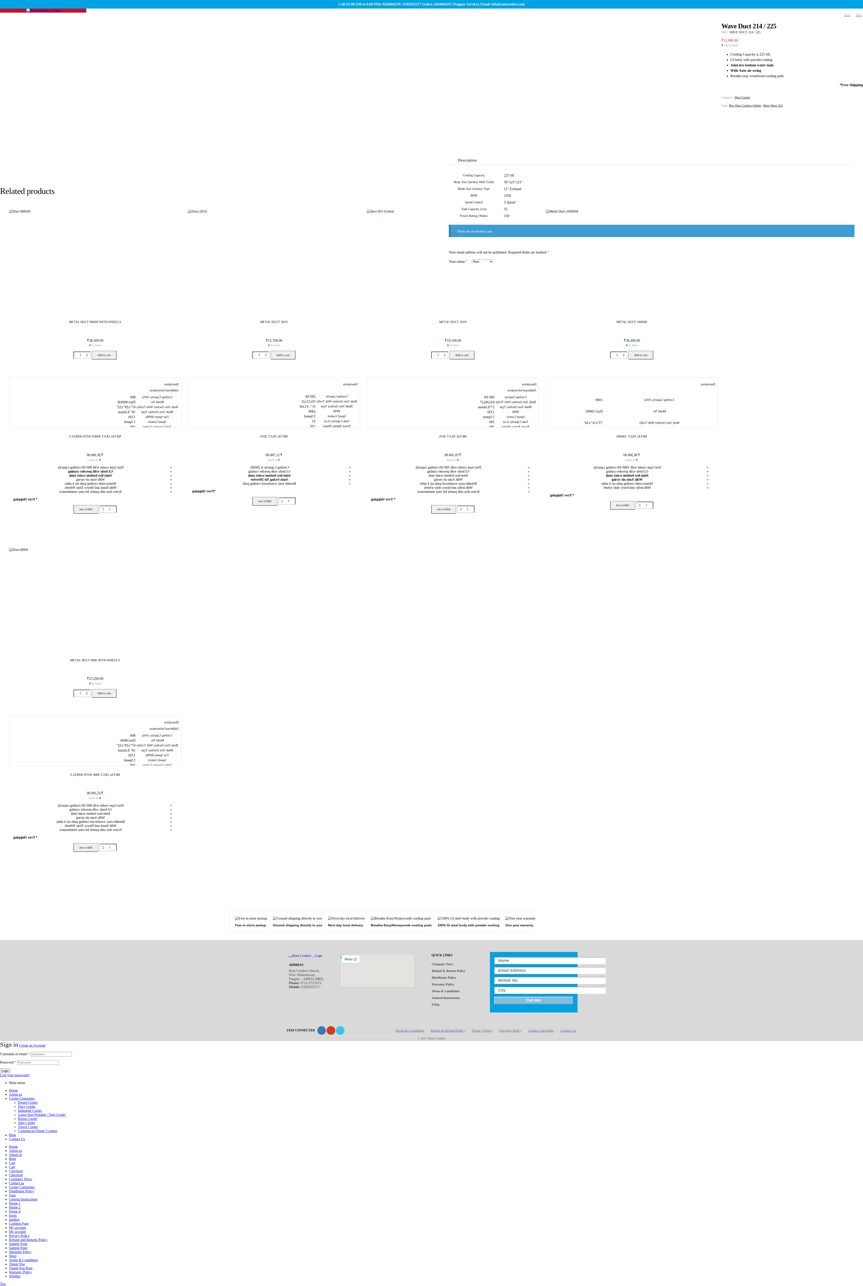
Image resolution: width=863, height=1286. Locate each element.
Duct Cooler (742, 97)
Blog (12, 1135)
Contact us (16, 1183)
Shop (12, 1256)
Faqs (12, 1195)
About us (15, 1094)
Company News (442, 964)
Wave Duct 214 (773, 105)
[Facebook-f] (321, 1030)
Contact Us (17, 1139)
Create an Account (32, 1045)
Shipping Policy (20, 1252)
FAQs (435, 1004)
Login (5, 1071)
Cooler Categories (22, 1098)
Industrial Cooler (30, 1111)
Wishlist (14, 1276)
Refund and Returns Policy (28, 1240)
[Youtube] (331, 1030)
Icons (13, 1215)
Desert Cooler (28, 1102)
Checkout (16, 1171)
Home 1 (14, 1203)
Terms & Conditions (445, 991)
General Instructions (446, 998)
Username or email (14, 1054)
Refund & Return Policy (448, 971)
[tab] (469, 160)
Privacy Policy (19, 1236)
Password (8, 1062)
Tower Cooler (28, 1127)
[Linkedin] (340, 1030)
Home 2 (14, 1207)
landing (14, 1219)
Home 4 (14, 1211)
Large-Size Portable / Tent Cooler (42, 1115)
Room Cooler (27, 1119)
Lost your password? (15, 1075)
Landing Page (19, 1223)
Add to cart (104, 355)
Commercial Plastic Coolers (37, 1131)
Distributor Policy (444, 977)
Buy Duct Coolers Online (745, 105)
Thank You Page (21, 1268)
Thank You (17, 1264)
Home (13, 1090)
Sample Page (18, 1244)
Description (467, 160)
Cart (12, 1163)
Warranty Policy (443, 984)
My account (17, 1228)
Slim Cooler (26, 1123)
